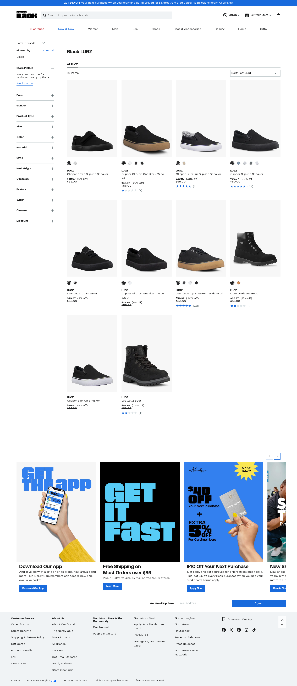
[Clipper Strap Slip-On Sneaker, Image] (92, 118)
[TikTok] (254, 630)
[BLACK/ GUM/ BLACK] (123, 163)
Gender (21, 106)
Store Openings (62, 670)
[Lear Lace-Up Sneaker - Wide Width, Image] (201, 238)
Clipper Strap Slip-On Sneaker (87, 174)
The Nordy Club (62, 631)
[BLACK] (69, 163)
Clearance (37, 29)
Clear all (48, 50)
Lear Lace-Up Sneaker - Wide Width (200, 294)
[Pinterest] (239, 630)
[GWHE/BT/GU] (238, 282)
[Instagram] (246, 630)
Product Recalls (21, 650)
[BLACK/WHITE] (75, 282)
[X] (231, 630)
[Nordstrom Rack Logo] (26, 14)
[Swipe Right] (277, 456)
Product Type (25, 116)
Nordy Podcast (62, 663)
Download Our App (33, 588)
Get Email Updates (64, 657)
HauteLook (182, 631)
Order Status (20, 624)
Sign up (259, 603)
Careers (57, 650)
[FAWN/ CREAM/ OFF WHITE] (184, 163)
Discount (22, 221)
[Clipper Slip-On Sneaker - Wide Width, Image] (147, 118)
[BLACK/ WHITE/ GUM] (251, 163)
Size (19, 126)
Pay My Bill (141, 635)
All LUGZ (72, 64)
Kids (135, 29)
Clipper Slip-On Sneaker (246, 174)
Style (19, 158)
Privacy (15, 681)
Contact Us (18, 663)
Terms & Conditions (75, 681)
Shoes (155, 29)
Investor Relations (187, 637)
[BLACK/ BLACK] (142, 163)
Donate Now (280, 588)
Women (93, 29)
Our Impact (101, 627)
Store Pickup (24, 68)
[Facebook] (224, 630)
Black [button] (20, 57)
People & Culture (104, 634)
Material (21, 147)
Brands (31, 43)
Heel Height (23, 168)
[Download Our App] (56, 512)
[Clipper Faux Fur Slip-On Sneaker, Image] (201, 118)
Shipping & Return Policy (28, 637)
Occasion (22, 179)
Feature (21, 189)
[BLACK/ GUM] (178, 282)
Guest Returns (21, 631)
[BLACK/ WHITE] (136, 163)
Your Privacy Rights (38, 681)
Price (19, 95)
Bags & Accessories (187, 29)
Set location (24, 84)
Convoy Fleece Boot (244, 294)
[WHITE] (75, 163)
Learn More (112, 586)
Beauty (219, 29)
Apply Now (226, 3)
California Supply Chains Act (111, 681)
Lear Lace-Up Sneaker (82, 294)
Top (282, 625)
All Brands (59, 644)
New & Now (66, 29)
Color (20, 137)
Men (115, 29)
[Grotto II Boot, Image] (147, 353)
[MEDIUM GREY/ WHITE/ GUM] (244, 163)
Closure (21, 210)
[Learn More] (140, 512)
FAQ (13, 657)
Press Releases (185, 644)
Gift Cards (18, 644)
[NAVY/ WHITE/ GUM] (238, 163)
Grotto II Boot (131, 401)
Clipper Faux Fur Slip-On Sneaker (198, 174)
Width (20, 200)
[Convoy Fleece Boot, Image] (255, 238)
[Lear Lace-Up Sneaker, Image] (92, 238)
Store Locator (61, 637)
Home (242, 29)
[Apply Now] (223, 512)
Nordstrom (182, 624)
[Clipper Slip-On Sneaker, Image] (255, 118)
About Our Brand (63, 624)
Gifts (263, 29)
